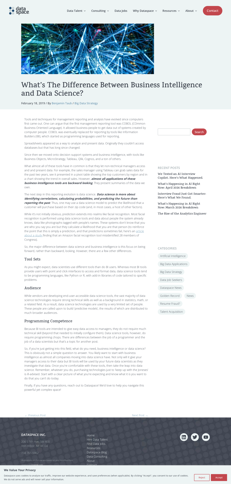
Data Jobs (121, 11)
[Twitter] (195, 437)
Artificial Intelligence (173, 256)
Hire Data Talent (97, 439)
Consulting (98, 11)
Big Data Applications (173, 264)
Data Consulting (97, 456)
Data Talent (74, 11)
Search (199, 132)
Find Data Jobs (96, 444)
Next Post (140, 415)
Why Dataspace (143, 11)
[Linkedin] (184, 437)
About (189, 11)
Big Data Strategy (86, 103)
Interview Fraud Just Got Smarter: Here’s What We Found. (182, 196)
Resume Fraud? (170, 303)
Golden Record (170, 295)
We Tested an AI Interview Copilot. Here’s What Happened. (180, 176)
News (190, 295)
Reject (202, 477)
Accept (219, 477)
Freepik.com (37, 464)
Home (91, 435)
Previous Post (35, 415)
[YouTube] (206, 437)
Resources (169, 11)
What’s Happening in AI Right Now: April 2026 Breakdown (179, 186)
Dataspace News (171, 288)
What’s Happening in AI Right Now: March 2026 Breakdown (179, 205)
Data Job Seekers (171, 280)
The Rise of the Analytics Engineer (182, 213)
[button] (84, 11)
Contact (92, 465)
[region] (115, 474)
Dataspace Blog (97, 452)
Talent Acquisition (171, 311)
